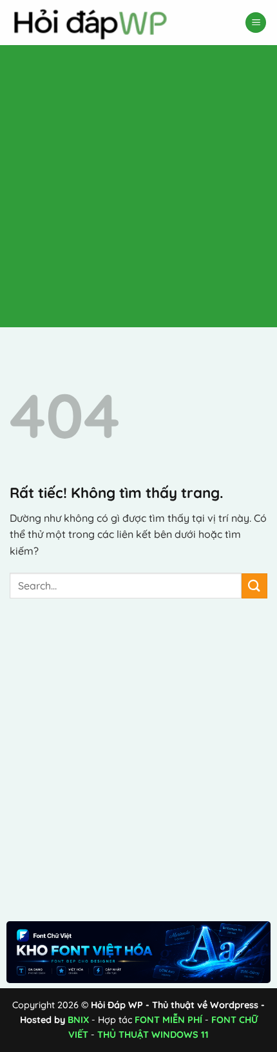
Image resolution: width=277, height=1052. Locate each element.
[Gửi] (254, 585)
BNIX (78, 1020)
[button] (255, 22)
